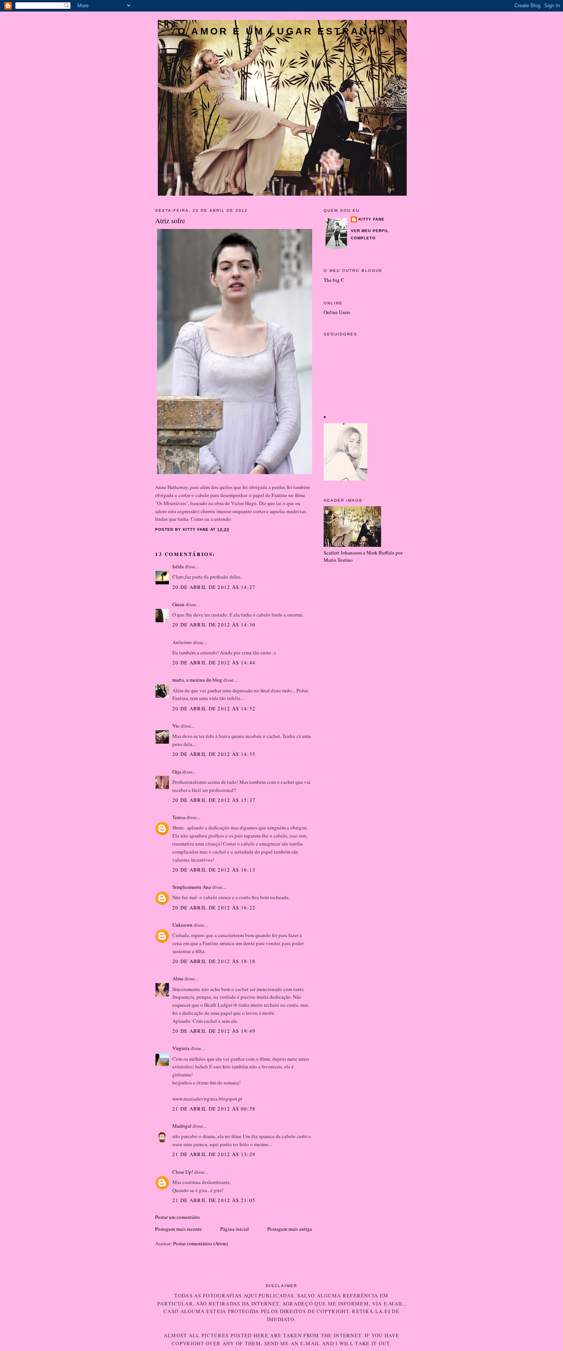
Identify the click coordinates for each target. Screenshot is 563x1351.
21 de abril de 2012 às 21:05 (213, 1200)
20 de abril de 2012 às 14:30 (213, 624)
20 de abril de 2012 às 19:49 (213, 1030)
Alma (177, 978)
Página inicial (234, 1228)
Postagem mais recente (178, 1228)
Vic (176, 725)
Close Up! (182, 1171)
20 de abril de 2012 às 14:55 (213, 754)
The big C (334, 279)
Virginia (181, 1048)
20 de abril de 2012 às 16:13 (213, 869)
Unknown (182, 924)
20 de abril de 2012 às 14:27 (213, 587)
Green (178, 604)
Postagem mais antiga (289, 1228)
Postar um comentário (177, 1217)
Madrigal (181, 1125)
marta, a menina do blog (197, 679)
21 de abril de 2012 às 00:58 (213, 1108)
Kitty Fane (371, 219)
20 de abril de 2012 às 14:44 (213, 662)
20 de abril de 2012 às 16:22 (213, 907)
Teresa (178, 817)
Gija (176, 771)
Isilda (178, 566)
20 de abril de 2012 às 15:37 (213, 800)
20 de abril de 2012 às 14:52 (213, 708)
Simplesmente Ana (191, 886)
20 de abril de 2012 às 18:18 (213, 961)
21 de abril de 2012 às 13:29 (213, 1154)
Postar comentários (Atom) (200, 1243)
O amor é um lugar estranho (282, 31)
